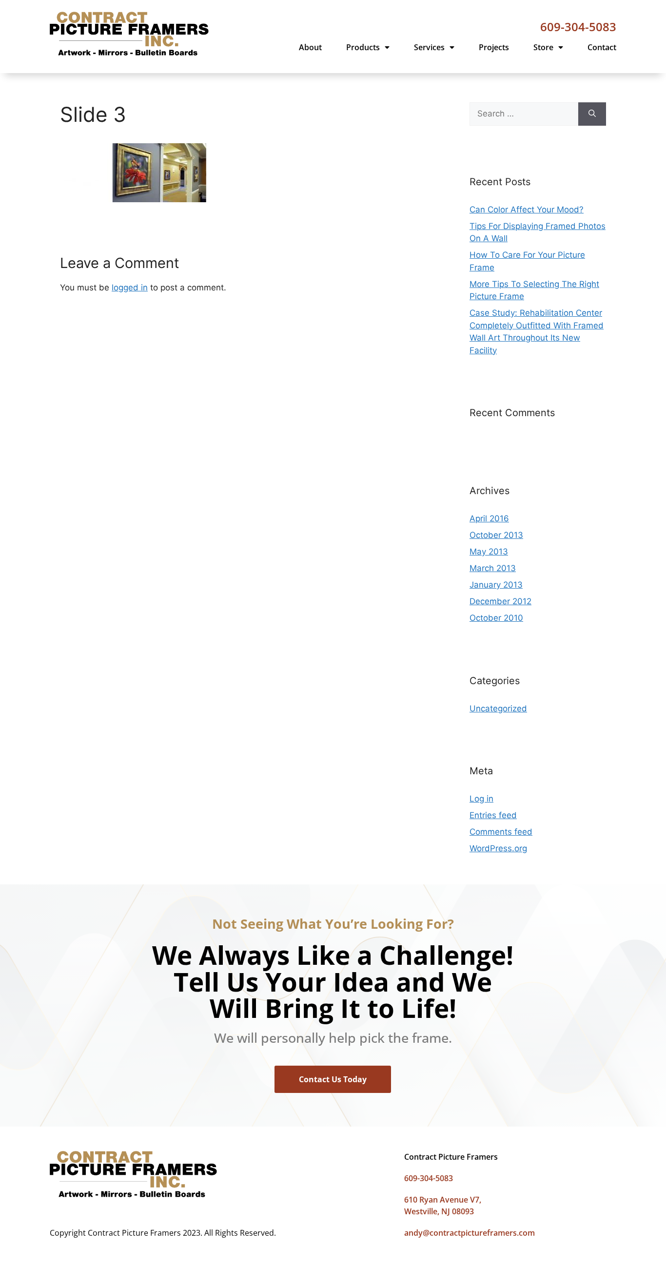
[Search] (592, 114)
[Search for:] (524, 114)
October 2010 (496, 618)
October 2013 (496, 535)
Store (543, 47)
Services (429, 47)
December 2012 (500, 601)
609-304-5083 (578, 27)
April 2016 (489, 518)
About (310, 47)
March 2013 (493, 568)
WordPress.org (498, 848)
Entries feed (493, 815)
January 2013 (496, 585)
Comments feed (501, 832)
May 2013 (489, 551)
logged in (130, 287)
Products (363, 47)
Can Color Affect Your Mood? (527, 209)
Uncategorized (498, 708)
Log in (481, 799)
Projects (494, 47)
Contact (602, 47)
